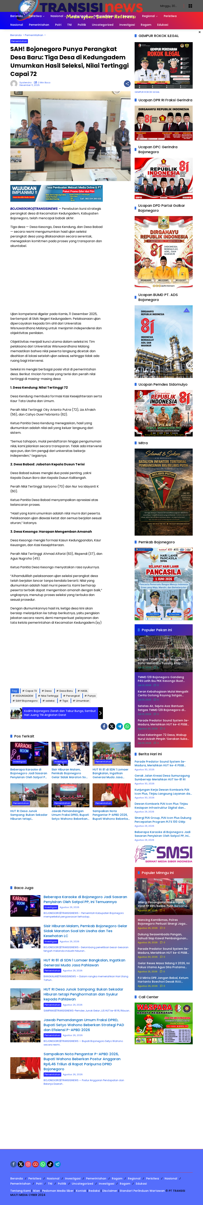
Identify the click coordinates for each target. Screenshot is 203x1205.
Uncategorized (82, 1184)
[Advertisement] (56, 280)
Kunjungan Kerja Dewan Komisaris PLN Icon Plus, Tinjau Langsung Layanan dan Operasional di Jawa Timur (163, 792)
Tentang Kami (20, 1191)
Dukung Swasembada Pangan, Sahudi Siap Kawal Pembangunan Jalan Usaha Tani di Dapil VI (162, 936)
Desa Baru (66, 691)
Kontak (81, 1191)
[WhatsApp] (127, 726)
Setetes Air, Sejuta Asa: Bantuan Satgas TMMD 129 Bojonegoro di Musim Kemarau (161, 708)
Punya (92, 696)
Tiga (65, 701)
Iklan (36, 1191)
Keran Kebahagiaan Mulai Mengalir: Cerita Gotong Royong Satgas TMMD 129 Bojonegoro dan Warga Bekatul (163, 693)
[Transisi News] (81, 6)
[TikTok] (50, 1164)
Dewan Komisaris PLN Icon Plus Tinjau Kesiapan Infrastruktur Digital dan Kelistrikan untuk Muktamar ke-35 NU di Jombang (163, 806)
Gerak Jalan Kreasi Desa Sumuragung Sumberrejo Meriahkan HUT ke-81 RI (162, 778)
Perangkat (73, 696)
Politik (62, 1184)
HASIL (84, 691)
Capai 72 (31, 691)
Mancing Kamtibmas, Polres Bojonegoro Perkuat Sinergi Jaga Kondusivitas (161, 922)
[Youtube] (35, 1164)
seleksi (50, 701)
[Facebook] (104, 726)
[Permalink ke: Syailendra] (14, 83)
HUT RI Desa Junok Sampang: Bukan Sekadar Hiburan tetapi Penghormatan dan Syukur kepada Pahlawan (29, 815)
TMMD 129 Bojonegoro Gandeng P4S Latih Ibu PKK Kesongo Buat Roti (161, 679)
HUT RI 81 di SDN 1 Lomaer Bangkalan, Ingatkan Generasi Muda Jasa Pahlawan (110, 773)
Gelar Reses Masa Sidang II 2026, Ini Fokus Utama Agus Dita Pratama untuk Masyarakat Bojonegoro (164, 965)
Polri (39, 1184)
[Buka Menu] (190, 6)
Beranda (16, 1178)
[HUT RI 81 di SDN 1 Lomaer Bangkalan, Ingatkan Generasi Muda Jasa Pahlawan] (112, 754)
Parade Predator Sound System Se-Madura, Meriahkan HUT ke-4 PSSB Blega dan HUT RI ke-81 (163, 722)
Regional (134, 1178)
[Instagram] (28, 1164)
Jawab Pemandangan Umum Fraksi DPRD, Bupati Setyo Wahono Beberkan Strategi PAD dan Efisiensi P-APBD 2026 (70, 815)
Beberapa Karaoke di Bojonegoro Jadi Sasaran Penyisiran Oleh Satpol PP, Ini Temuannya (28, 773)
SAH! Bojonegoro (27, 701)
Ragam (117, 1178)
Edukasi (141, 1184)
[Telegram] (119, 726)
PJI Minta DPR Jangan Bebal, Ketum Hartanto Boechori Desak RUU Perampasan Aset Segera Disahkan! (163, 980)
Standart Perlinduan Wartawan (142, 1191)
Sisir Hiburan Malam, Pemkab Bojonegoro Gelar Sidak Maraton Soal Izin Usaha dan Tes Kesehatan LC (70, 773)
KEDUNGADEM (24, 696)
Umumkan (82, 701)
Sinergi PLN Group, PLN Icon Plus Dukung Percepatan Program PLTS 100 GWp (163, 820)
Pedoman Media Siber (58, 1191)
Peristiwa (34, 1178)
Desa (48, 691)
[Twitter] (111, 726)
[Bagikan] (127, 83)
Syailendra (25, 83)
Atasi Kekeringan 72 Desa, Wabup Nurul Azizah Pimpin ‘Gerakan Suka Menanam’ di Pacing (162, 737)
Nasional (53, 1178)
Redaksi (94, 1191)
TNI (50, 1184)
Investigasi (19, 761)
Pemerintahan (19, 41)
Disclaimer (109, 1191)
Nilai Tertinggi (49, 696)
